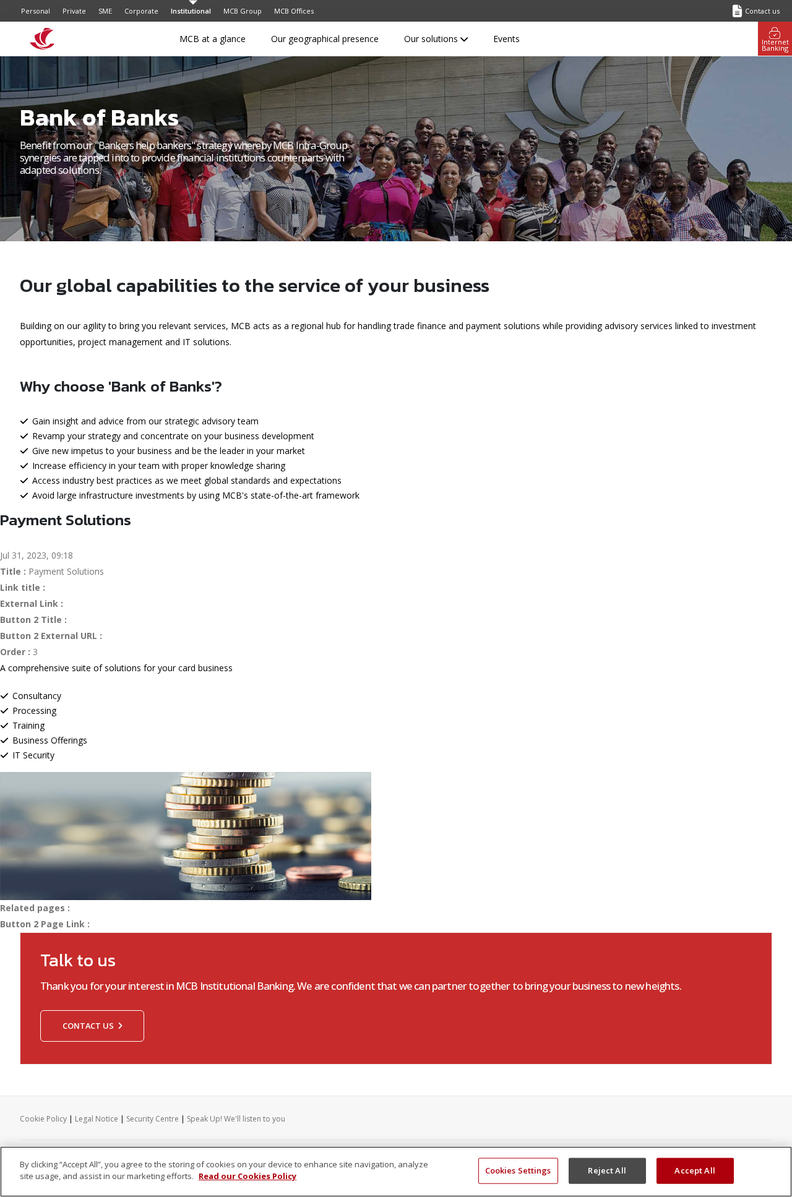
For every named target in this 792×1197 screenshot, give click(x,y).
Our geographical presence (325, 39)
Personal (35, 10)
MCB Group (242, 10)
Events (506, 39)
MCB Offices (294, 10)
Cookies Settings (518, 1170)
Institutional (191, 10)
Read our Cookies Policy (247, 1176)
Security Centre (152, 1118)
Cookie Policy (43, 1118)
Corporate (141, 10)
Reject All (607, 1170)
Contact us (89, 1025)
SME (105, 10)
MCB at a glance (212, 39)
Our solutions (432, 39)
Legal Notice (96, 1118)
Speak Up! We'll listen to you (236, 1118)
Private (74, 10)
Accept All (694, 1170)
